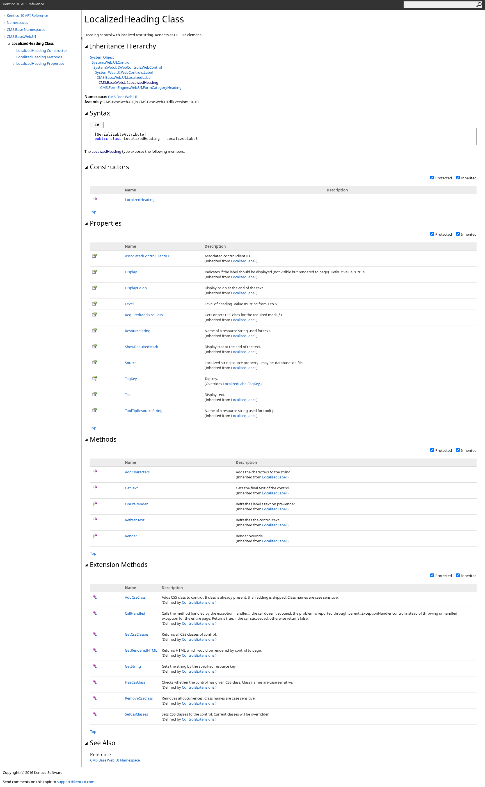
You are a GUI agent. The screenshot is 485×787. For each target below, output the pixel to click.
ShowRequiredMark (141, 346)
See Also (102, 742)
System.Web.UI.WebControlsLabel (124, 72)
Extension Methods (119, 564)
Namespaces (17, 22)
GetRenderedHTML (141, 650)
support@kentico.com (75, 781)
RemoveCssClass (139, 698)
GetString (133, 666)
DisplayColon (136, 287)
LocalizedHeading (140, 199)
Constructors (109, 166)
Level (129, 303)
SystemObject (102, 57)
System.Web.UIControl (111, 62)
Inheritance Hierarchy (123, 45)
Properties (106, 223)
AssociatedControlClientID (147, 255)
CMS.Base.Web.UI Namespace (115, 760)
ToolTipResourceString (144, 410)
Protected (443, 177)
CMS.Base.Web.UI (21, 36)
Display (131, 271)
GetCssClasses (136, 634)
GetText (131, 487)
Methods (103, 439)
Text (128, 394)
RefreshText (135, 519)
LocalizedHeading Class (33, 43)
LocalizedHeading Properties (40, 63)
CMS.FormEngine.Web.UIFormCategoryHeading (141, 87)
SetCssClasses (136, 714)
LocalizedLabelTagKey (241, 383)
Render (131, 535)
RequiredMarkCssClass (144, 314)
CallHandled (135, 613)
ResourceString (137, 330)
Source (130, 362)
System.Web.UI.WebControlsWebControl (127, 67)
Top (93, 211)
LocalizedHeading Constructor (41, 50)
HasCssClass (135, 682)
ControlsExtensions (198, 602)
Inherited (469, 177)
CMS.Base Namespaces (26, 29)
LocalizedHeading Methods (39, 56)
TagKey (131, 378)
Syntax (100, 112)
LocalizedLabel (243, 260)
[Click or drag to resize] (82, 38)
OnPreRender (136, 503)
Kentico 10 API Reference (27, 15)
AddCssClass (135, 597)
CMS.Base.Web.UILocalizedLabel (124, 77)
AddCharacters (137, 471)
